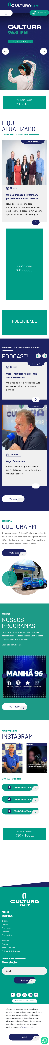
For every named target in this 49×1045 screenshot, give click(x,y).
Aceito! (24, 1037)
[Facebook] (18, 995)
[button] (39, 13)
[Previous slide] (4, 675)
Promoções (7, 935)
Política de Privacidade (12, 951)
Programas (6, 928)
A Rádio (5, 921)
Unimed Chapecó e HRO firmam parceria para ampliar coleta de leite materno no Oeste (22, 196)
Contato (5, 944)
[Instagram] (30, 995)
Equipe (5, 924)
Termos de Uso (27, 1027)
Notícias (5, 940)
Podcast (5, 931)
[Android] (36, 995)
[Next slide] (43, 51)
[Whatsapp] (44, 1040)
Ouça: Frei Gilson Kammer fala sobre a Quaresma (21, 375)
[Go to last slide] (5, 51)
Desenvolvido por (24, 1001)
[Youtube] (24, 995)
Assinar (24, 980)
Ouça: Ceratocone (15, 461)
